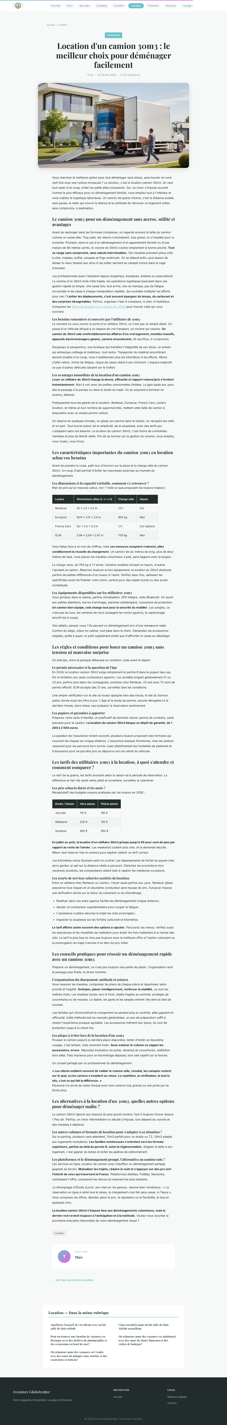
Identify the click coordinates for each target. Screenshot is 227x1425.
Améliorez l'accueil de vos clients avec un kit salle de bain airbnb (78, 1326)
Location (136, 5)
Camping (102, 5)
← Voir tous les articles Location (72, 1280)
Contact (172, 1402)
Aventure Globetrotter (31, 1391)
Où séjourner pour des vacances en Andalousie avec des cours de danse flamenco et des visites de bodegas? (147, 1340)
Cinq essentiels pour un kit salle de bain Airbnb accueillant (143, 1326)
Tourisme (153, 5)
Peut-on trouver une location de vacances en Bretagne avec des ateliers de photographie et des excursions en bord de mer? (79, 1340)
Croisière (119, 5)
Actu (70, 5)
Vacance (171, 5)
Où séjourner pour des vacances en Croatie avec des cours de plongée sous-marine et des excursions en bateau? (79, 1355)
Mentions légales (177, 1396)
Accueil (55, 5)
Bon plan (85, 5)
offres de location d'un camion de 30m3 (99, 306)
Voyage (187, 5)
